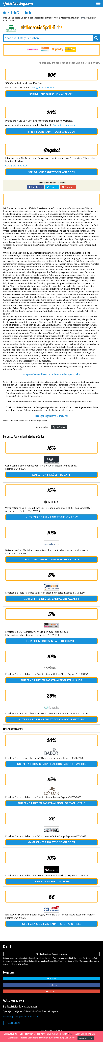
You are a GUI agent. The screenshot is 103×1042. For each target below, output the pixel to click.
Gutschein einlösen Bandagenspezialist (51, 598)
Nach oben (13, 1022)
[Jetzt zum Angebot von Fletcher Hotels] (51, 544)
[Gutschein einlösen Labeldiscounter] (51, 626)
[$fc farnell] (32, 49)
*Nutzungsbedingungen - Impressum (21, 1016)
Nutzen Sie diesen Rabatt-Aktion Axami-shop (51, 680)
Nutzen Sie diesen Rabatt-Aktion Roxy (51, 517)
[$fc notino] (70, 49)
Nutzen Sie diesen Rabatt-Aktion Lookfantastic (51, 719)
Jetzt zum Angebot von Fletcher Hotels (51, 559)
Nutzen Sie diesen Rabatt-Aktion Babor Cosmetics (51, 764)
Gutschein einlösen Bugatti (51, 474)
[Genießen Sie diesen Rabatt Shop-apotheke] (51, 909)
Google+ (69, 186)
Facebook (36, 186)
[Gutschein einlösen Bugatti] (51, 460)
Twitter (52, 978)
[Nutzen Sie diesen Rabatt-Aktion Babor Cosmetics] (51, 752)
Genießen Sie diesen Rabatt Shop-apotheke (51, 924)
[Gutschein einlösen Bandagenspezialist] (51, 587)
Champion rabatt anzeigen (51, 881)
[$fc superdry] (45, 49)
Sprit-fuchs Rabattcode (45, 131)
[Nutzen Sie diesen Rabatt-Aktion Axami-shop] (51, 668)
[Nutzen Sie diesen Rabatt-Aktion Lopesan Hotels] (51, 791)
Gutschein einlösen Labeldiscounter (51, 641)
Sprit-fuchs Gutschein (44, 94)
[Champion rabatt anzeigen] (51, 869)
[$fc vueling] (57, 49)
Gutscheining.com (18, 3)
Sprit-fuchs (59, 427)
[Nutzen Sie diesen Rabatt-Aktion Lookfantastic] (51, 707)
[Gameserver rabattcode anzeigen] (51, 830)
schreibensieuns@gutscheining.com (52, 954)
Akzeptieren (85, 1037)
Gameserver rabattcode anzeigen (51, 842)
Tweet (53, 186)
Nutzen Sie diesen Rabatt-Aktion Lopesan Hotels (51, 803)
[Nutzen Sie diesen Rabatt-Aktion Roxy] (51, 502)
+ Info (82, 17)
